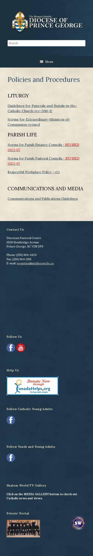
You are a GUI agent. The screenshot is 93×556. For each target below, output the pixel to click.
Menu (49, 62)
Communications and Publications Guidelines (43, 199)
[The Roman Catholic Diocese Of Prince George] (46, 22)
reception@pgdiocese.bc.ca (35, 263)
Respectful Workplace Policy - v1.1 (33, 172)
